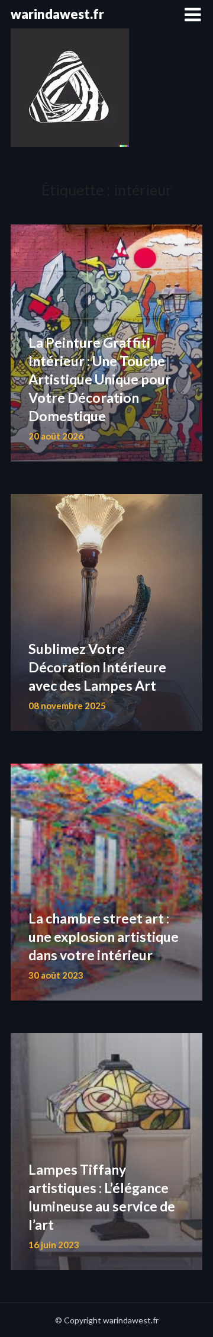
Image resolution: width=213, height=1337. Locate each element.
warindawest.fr (57, 14)
